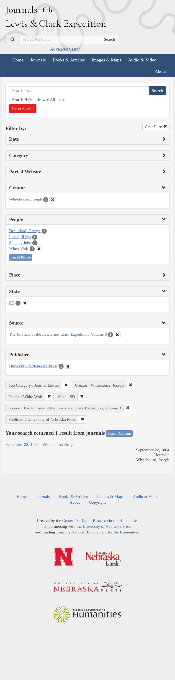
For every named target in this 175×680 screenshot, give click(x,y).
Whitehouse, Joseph (25, 199)
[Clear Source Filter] (117, 334)
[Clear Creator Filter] (52, 199)
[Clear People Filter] (39, 248)
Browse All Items (50, 99)
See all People (20, 257)
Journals (38, 59)
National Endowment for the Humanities (105, 532)
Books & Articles (69, 59)
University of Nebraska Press (33, 366)
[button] (66, 385)
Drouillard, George (25, 230)
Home (17, 59)
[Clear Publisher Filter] (68, 366)
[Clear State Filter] (25, 303)
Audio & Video (142, 59)
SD (11, 302)
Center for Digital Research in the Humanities (100, 520)
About (160, 71)
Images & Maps (106, 59)
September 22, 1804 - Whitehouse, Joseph (40, 444)
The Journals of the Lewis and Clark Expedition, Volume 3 (58, 334)
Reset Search (22, 108)
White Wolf (18, 248)
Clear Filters (154, 127)
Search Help (22, 99)
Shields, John (20, 242)
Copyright (97, 502)
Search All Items (119, 433)
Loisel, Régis (20, 236)
